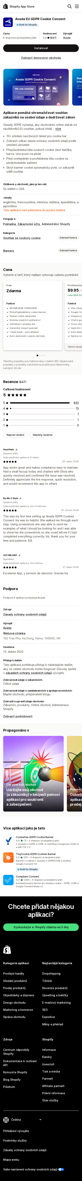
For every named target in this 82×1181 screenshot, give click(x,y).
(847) (53, 37)
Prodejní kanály (13, 973)
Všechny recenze (42, 434)
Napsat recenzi (15, 434)
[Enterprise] (44, 355)
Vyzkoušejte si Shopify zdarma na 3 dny (41, 927)
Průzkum (9, 1086)
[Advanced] (42, 355)
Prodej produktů (14, 988)
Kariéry (47, 1057)
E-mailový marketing (56, 1002)
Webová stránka (14, 633)
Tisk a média (51, 1071)
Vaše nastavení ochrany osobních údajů (30, 1169)
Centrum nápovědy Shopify (16, 1051)
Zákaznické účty (29, 224)
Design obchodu (14, 1002)
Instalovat (41, 48)
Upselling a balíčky (55, 995)
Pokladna (9, 224)
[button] (41, 842)
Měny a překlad (52, 1024)
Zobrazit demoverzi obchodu (41, 58)
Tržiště (47, 981)
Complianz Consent (27, 876)
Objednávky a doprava (18, 995)
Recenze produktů (54, 988)
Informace (49, 1049)
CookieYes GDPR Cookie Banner (35, 837)
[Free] (37, 355)
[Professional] (40, 355)
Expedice (48, 1017)
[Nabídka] (77, 6)
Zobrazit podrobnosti (17, 716)
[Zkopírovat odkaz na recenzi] (16, 449)
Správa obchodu (14, 1017)
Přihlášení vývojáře (16, 1131)
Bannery (8, 250)
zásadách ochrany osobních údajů (29, 673)
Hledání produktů (15, 981)
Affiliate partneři (53, 1086)
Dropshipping (51, 973)
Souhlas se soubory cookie (22, 238)
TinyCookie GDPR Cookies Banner (36, 854)
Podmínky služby (15, 1140)
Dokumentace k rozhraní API (20, 1063)
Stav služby (50, 1100)
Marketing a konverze (18, 1009)
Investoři (48, 1064)
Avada (66, 37)
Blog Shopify (11, 1079)
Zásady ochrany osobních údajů (24, 614)
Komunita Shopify (15, 1072)
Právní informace (53, 1093)
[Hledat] (70, 6)
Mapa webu (11, 1159)
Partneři (47, 1078)
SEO (45, 1009)
